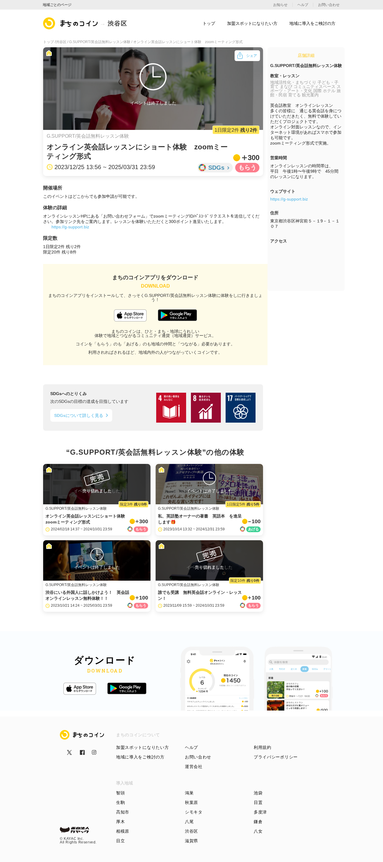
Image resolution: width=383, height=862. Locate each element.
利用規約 (262, 747)
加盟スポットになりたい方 (142, 747)
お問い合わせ (198, 757)
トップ (209, 23)
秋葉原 (191, 802)
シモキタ (194, 812)
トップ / (49, 42)
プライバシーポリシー (276, 757)
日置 (258, 802)
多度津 (260, 812)
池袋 (258, 792)
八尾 (189, 821)
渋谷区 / (62, 42)
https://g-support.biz (70, 226)
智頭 (120, 792)
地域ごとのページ (57, 5)
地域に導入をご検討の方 (140, 757)
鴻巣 (189, 792)
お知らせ (280, 5)
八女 (258, 831)
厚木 (120, 821)
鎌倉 (258, 821)
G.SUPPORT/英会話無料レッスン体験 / (101, 42)
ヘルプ (191, 747)
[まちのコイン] (70, 23)
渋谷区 (191, 831)
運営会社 (194, 766)
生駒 (120, 802)
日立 (120, 840)
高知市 (122, 812)
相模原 (122, 831)
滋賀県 (191, 840)
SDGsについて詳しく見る (78, 415)
